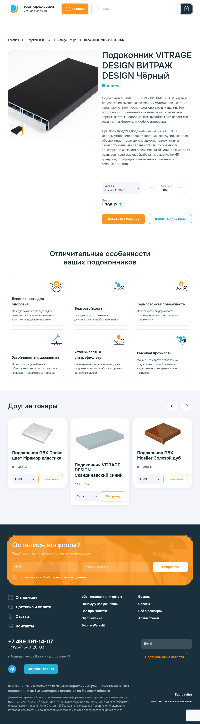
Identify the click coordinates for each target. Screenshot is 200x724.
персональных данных (71, 577)
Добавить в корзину (123, 219)
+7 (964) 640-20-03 (26, 647)
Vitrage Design (67, 40)
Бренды (144, 597)
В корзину (56, 479)
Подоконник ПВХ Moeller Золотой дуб (39, 455)
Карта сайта (183, 694)
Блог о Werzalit (93, 625)
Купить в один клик (170, 219)
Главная (13, 40)
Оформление (92, 618)
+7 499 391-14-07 (30, 641)
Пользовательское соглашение (170, 701)
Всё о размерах (150, 611)
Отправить (170, 567)
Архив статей (148, 618)
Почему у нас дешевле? (100, 604)
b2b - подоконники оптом (102, 597)
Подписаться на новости (164, 657)
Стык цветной (157, 458)
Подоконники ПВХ (38, 40)
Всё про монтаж (94, 611)
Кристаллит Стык (98, 452)
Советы (144, 604)
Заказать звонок (41, 669)
